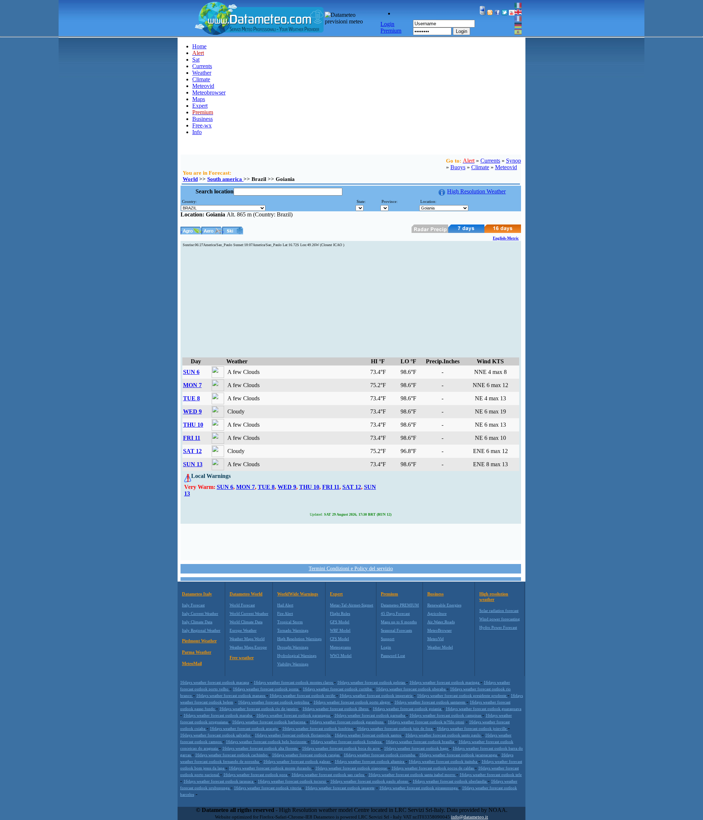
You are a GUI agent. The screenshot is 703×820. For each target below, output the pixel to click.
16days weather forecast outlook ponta (266, 689)
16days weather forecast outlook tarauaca (218, 781)
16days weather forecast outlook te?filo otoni (426, 722)
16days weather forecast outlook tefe (491, 774)
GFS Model (339, 622)
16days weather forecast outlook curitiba (338, 689)
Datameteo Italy (197, 594)
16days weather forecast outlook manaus (231, 695)
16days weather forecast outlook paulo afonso (369, 781)
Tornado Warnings (292, 630)
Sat (196, 59)
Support (387, 639)
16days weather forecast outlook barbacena (269, 722)
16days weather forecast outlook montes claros (294, 682)
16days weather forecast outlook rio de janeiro (259, 708)
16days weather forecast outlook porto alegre (352, 702)
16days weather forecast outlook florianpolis (293, 735)
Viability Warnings (292, 664)
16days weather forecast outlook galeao (297, 761)
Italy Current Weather (200, 613)
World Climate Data (246, 622)
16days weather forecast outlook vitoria (268, 788)
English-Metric (506, 238)
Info (197, 132)
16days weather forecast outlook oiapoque (351, 768)
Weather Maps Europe (248, 647)
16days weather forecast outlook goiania (407, 708)
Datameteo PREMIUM (400, 605)
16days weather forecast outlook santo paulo (443, 735)
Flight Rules (340, 613)
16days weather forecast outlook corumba (380, 755)
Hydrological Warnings (296, 655)
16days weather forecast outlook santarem (430, 702)
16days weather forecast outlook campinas (445, 715)
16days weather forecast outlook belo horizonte (267, 741)
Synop (513, 160)
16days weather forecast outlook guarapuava (483, 708)
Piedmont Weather (199, 640)
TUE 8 (191, 398)
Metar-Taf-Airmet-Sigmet (351, 605)
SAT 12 (192, 451)
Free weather (242, 657)
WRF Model (340, 630)
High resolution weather (493, 596)
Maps (198, 99)
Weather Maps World (247, 639)
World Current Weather (249, 613)
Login (461, 31)
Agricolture (437, 613)
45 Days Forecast (395, 613)
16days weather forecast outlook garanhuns (347, 722)
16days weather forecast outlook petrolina (274, 702)
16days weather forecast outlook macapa (214, 682)
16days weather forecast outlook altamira (370, 761)
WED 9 (192, 411)
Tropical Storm (290, 622)
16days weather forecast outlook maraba (218, 715)
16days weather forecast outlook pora (255, 774)
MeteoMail (192, 663)
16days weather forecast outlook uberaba (411, 689)
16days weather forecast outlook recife (302, 695)
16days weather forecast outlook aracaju (244, 728)
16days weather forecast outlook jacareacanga (458, 755)
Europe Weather (243, 630)
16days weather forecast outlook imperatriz (376, 695)
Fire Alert (285, 613)
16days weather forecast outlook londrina (318, 728)
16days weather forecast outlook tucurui (292, 781)
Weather (201, 73)
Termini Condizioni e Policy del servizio (351, 568)
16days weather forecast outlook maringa (444, 682)
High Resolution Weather (476, 191)
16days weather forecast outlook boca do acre (341, 748)
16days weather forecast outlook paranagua (293, 715)
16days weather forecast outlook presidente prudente (462, 695)
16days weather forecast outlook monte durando (270, 768)
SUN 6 (191, 372)
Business (202, 119)
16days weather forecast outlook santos (368, 735)
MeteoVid (435, 639)
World (190, 179)
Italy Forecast (193, 605)
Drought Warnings (292, 647)
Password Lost (393, 655)
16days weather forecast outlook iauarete (340, 788)
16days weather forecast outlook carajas (306, 755)
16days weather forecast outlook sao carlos (328, 774)
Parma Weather (196, 652)
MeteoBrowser (439, 630)
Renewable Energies (444, 605)
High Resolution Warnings (299, 639)
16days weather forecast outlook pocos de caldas (433, 768)
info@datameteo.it (469, 817)
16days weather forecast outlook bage (416, 748)
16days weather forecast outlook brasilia (420, 741)
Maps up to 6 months (399, 622)
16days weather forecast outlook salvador (216, 735)
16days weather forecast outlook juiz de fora (395, 728)
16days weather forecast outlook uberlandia (450, 781)
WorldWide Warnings (297, 594)
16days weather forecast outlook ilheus (335, 708)
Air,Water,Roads (441, 622)
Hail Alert (285, 605)
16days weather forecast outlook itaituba (443, 761)
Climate (201, 79)
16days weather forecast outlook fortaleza (347, 741)
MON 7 (192, 385)
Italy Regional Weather (201, 630)
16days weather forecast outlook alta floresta (260, 748)
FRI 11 (191, 438)
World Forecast (242, 605)
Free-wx (202, 125)
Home (199, 46)
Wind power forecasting (499, 619)
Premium (389, 594)
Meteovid (203, 86)
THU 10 (193, 425)
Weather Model (440, 647)
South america (225, 179)
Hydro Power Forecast (498, 627)
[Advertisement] (350, 302)
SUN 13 (192, 464)
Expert (200, 106)
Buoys (457, 167)
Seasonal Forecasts (396, 630)
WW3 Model (341, 655)
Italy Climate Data (197, 622)
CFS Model (339, 639)
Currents (202, 66)
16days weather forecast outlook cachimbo (232, 755)
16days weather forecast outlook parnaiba (370, 715)
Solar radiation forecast (498, 610)
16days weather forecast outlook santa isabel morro (412, 774)
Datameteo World (246, 594)
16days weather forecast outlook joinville (472, 728)
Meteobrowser (209, 92)
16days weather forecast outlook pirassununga (419, 788)
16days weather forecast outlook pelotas (371, 682)
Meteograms (340, 647)
